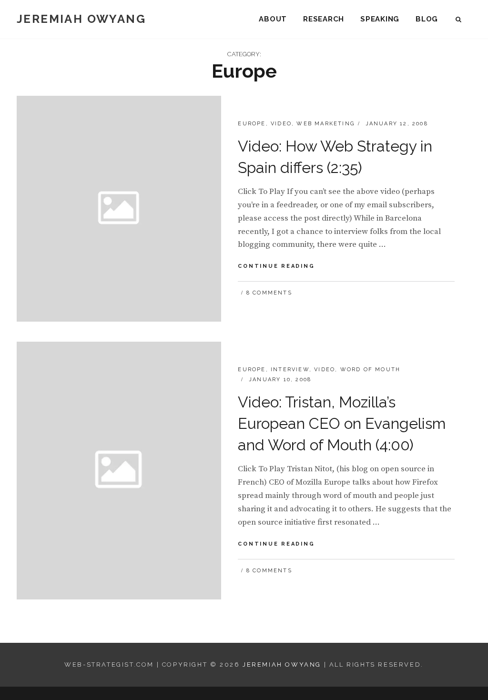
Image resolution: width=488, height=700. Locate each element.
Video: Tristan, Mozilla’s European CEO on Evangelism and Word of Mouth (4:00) (342, 423)
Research (323, 19)
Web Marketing (325, 124)
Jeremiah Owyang (81, 19)
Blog (427, 19)
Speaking (379, 19)
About (273, 19)
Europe (251, 124)
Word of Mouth (370, 369)
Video (281, 124)
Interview (290, 369)
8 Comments (269, 293)
